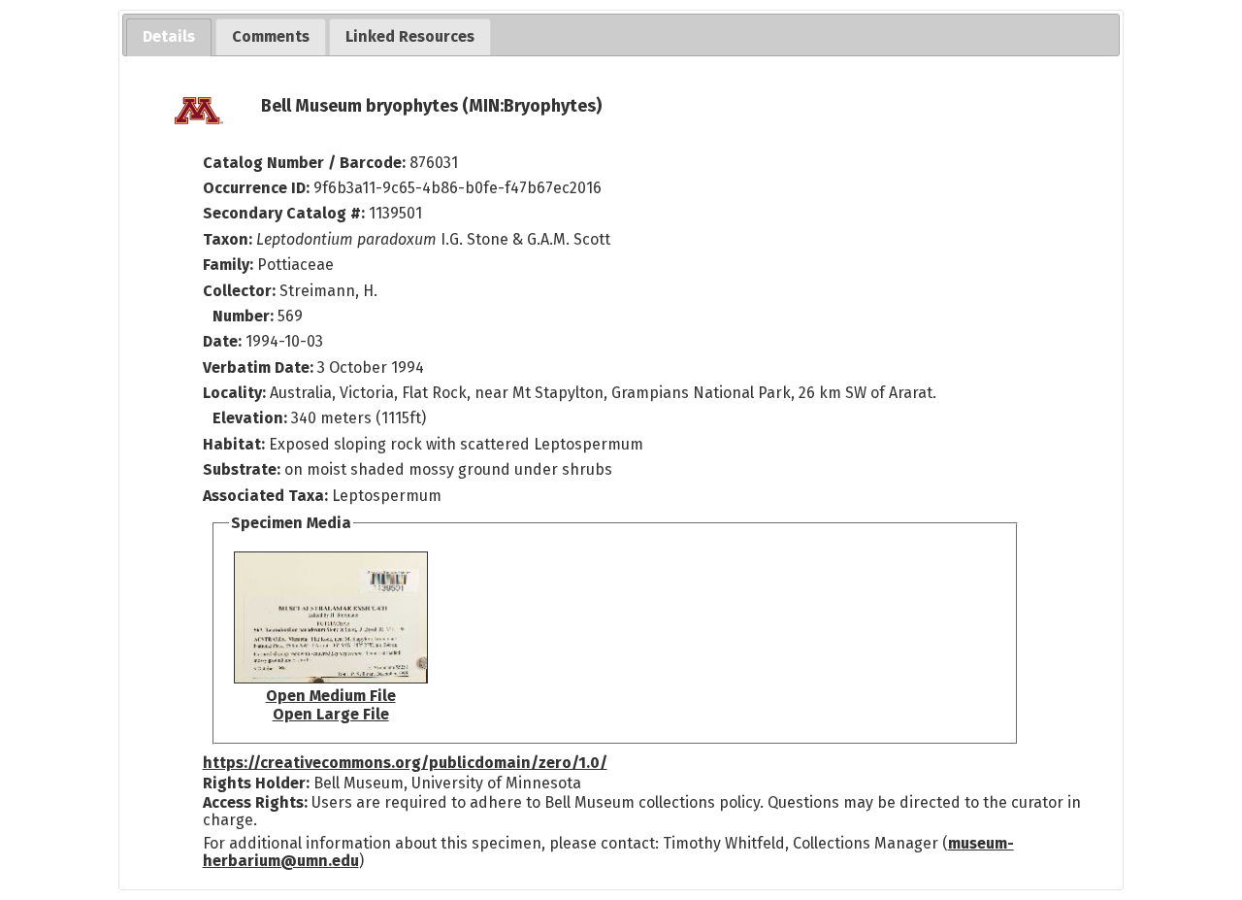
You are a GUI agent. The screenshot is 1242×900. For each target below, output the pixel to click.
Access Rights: (255, 802)
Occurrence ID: (258, 188)
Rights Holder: (256, 783)
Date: (222, 341)
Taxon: (227, 239)
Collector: (241, 291)
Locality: (234, 392)
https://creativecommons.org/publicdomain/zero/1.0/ (405, 762)
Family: (228, 264)
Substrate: (243, 469)
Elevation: (251, 418)
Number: (245, 316)
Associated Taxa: (267, 495)
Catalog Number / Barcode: (306, 162)
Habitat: (236, 444)
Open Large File (331, 714)
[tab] (169, 37)
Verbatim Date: (258, 367)
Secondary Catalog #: (284, 213)
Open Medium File (331, 695)
